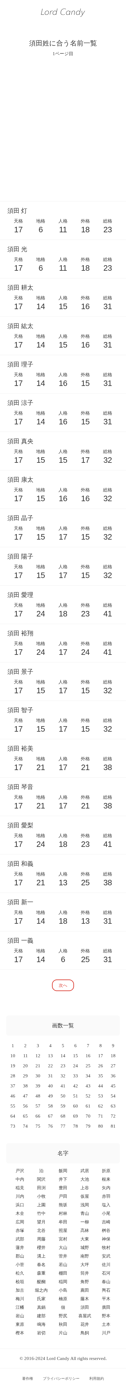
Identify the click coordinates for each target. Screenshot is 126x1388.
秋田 (63, 1324)
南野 (84, 1256)
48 (37, 1096)
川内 (20, 1196)
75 (37, 1126)
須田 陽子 (20, 556)
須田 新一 (20, 902)
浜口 (20, 1205)
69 (75, 1116)
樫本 (20, 1333)
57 (37, 1106)
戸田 (63, 1196)
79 (88, 1126)
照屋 (63, 1230)
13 (50, 1055)
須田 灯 (17, 210)
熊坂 (63, 1205)
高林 (84, 1230)
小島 (63, 1290)
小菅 (20, 1264)
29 (25, 1075)
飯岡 (63, 1171)
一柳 (84, 1222)
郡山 (20, 1256)
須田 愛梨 (20, 825)
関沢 (41, 1179)
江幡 (20, 1307)
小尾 (106, 1213)
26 (100, 1065)
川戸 (106, 1333)
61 (88, 1106)
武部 (20, 1239)
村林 (63, 1213)
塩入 (106, 1205)
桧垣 (20, 1281)
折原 (106, 1171)
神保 (106, 1239)
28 (12, 1075)
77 (63, 1126)
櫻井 (41, 1247)
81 (113, 1126)
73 (12, 1126)
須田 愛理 (20, 594)
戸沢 (20, 1171)
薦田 (84, 1290)
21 (37, 1065)
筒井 (84, 1273)
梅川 (20, 1299)
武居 (84, 1171)
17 (100, 1055)
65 (25, 1116)
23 (63, 1065)
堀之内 (41, 1290)
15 (75, 1055)
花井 (84, 1324)
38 (25, 1085)
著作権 (27, 1378)
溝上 (41, 1256)
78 (75, 1126)
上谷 (84, 1188)
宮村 (63, 1239)
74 (25, 1126)
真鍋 (41, 1307)
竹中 (41, 1213)
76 (50, 1126)
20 (25, 1065)
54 (113, 1096)
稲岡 (63, 1281)
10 (12, 1055)
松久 (20, 1273)
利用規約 (96, 1378)
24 (75, 1065)
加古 (20, 1290)
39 (37, 1085)
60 (75, 1106)
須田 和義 (20, 863)
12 (37, 1055)
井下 (63, 1179)
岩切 (41, 1333)
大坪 (84, 1264)
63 (113, 1106)
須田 (84, 1307)
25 (88, 1065)
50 (63, 1096)
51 (75, 1096)
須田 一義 (20, 940)
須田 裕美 (20, 748)
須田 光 (17, 249)
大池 (84, 1179)
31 (50, 1075)
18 (113, 1055)
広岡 (20, 1222)
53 (100, 1096)
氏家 (41, 1299)
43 (88, 1085)
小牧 (41, 1196)
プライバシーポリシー (61, 1378)
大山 (63, 1247)
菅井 (63, 1256)
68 (63, 1116)
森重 (41, 1273)
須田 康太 (20, 479)
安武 (106, 1256)
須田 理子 (20, 364)
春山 (106, 1281)
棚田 (63, 1273)
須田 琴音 (20, 786)
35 (100, 1075)
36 (113, 1075)
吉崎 (106, 1222)
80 (100, 1126)
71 (100, 1116)
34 (88, 1075)
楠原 (63, 1299)
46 (12, 1096)
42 (75, 1085)
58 (50, 1106)
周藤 (41, 1239)
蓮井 (20, 1247)
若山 (63, 1264)
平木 (106, 1299)
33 (75, 1075)
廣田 (106, 1307)
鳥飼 (84, 1333)
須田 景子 (20, 671)
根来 (106, 1179)
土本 (106, 1324)
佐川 (106, 1264)
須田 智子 (20, 710)
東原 (20, 1324)
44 (100, 1085)
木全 (20, 1213)
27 (113, 1065)
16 (88, 1055)
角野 (84, 1281)
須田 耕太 (20, 287)
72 (113, 1116)
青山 (84, 1213)
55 (12, 1106)
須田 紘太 (20, 326)
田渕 (41, 1188)
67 (50, 1116)
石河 (106, 1273)
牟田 (63, 1222)
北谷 (41, 1230)
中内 (20, 1179)
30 (37, 1075)
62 (100, 1106)
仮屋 (84, 1196)
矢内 (106, 1188)
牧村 (106, 1247)
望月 (41, 1222)
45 (113, 1085)
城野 (84, 1247)
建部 (41, 1316)
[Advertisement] (63, 128)
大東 (84, 1239)
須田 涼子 (20, 402)
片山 (63, 1333)
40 (50, 1085)
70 (88, 1116)
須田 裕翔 (20, 633)
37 (12, 1085)
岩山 (20, 1316)
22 (50, 1065)
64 (12, 1116)
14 (63, 1055)
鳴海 (41, 1324)
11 (25, 1055)
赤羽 (106, 1196)
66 (37, 1116)
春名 (41, 1264)
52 (88, 1096)
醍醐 (41, 1281)
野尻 (63, 1316)
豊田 (63, 1188)
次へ (63, 985)
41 (63, 1085)
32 (63, 1075)
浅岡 (84, 1205)
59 (63, 1106)
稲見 (20, 1188)
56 (25, 1106)
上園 (41, 1205)
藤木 (84, 1299)
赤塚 (20, 1230)
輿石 (106, 1290)
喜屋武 (84, 1316)
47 (25, 1096)
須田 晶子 (20, 518)
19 (12, 1065)
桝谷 (106, 1230)
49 (50, 1096)
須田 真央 (20, 441)
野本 (106, 1316)
